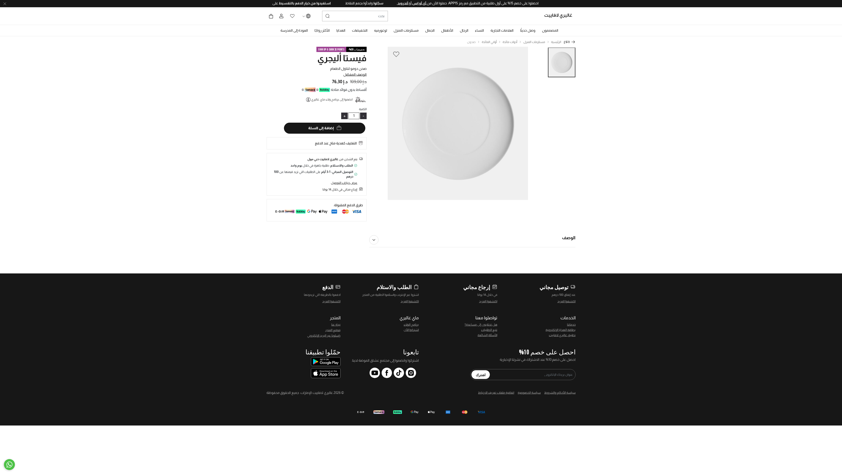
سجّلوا (362, 3)
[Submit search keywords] (328, 16)
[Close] (4, 3)
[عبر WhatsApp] (9, 464)
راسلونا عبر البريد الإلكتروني (324, 335)
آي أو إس (403, 3)
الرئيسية (556, 42)
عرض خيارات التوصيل (344, 183)
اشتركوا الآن (411, 330)
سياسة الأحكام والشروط (560, 392)
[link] (502, 30)
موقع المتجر (333, 330)
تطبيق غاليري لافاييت (562, 335)
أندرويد (387, 3)
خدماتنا (571, 324)
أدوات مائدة (510, 42)
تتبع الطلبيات (489, 330)
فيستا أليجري (342, 58)
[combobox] (355, 16)
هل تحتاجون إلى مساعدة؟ (481, 324)
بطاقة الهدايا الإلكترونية (561, 330)
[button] (550, 30)
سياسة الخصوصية (529, 392)
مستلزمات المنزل (534, 42)
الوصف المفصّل (355, 74)
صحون (471, 42)
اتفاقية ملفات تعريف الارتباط (496, 392)
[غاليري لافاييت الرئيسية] (560, 16)
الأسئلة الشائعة (487, 335)
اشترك (480, 374)
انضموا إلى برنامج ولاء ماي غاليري (332, 99)
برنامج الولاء (411, 324)
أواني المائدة (489, 42)
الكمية (363, 109)
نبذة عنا (336, 324)
